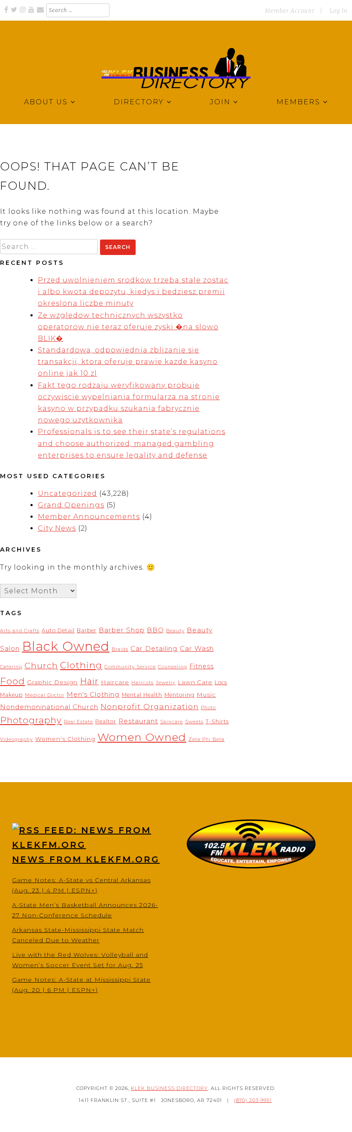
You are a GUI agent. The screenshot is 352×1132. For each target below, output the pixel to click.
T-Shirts (217, 721)
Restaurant (138, 721)
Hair (89, 681)
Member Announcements (89, 517)
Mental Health (142, 695)
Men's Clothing (93, 694)
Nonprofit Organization (149, 706)
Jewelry (166, 683)
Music (206, 694)
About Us (46, 102)
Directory (139, 102)
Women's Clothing (65, 738)
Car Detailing (154, 648)
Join (220, 102)
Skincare (171, 722)
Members (298, 102)
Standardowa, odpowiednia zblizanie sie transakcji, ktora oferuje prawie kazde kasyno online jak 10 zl (128, 361)
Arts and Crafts (19, 631)
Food (12, 680)
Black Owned (65, 646)
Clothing (81, 665)
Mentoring (179, 695)
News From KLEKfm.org (86, 859)
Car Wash (197, 648)
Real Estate (78, 722)
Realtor (105, 721)
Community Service (130, 667)
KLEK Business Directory (169, 1088)
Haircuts (142, 683)
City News (57, 528)
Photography (31, 720)
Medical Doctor (44, 695)
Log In (339, 11)
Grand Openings (71, 505)
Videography (16, 739)
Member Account (289, 11)
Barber (87, 630)
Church (41, 665)
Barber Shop (122, 630)
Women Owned (141, 737)
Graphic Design (52, 682)
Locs (221, 682)
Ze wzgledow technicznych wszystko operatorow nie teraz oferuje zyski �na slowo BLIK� (128, 327)
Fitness (201, 666)
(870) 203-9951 (253, 1100)
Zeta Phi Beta (206, 739)
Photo (208, 707)
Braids (120, 649)
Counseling (172, 667)
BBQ (155, 630)
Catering (11, 667)
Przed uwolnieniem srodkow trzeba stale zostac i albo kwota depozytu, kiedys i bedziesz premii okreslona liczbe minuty (133, 291)
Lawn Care (195, 682)
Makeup (11, 695)
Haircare (115, 682)
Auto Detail (58, 630)
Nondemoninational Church (49, 707)
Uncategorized (67, 493)
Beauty (175, 631)
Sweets (194, 722)
